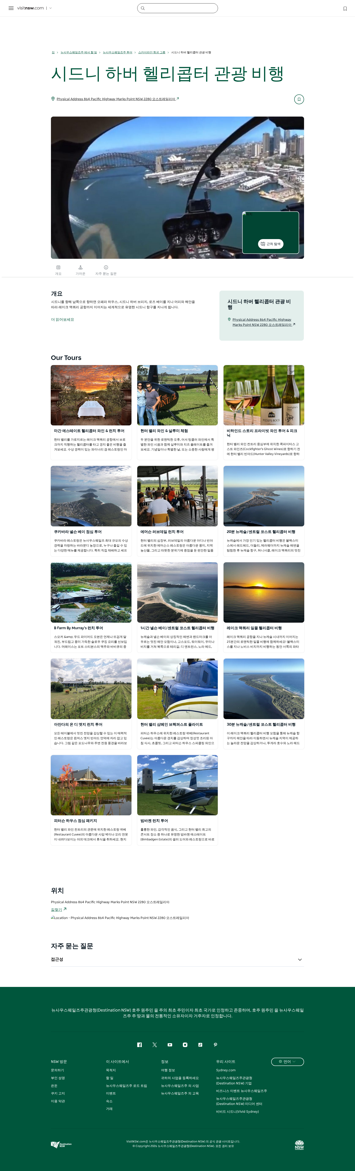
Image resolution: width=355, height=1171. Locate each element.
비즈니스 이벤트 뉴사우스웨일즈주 (241, 1091)
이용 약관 (58, 1101)
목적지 (111, 1070)
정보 (164, 1062)
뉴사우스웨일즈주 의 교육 (180, 1093)
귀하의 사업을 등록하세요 (180, 1078)
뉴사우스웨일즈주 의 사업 (180, 1085)
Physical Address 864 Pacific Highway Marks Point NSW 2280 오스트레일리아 (116, 99)
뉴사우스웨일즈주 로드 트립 (126, 1085)
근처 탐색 (274, 244)
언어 (287, 1062)
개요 (58, 273)
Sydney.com (226, 1070)
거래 (109, 1108)
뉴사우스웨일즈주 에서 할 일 (79, 52)
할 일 (109, 1078)
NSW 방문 (59, 1062)
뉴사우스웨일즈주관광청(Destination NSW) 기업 (234, 1080)
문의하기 (57, 1070)
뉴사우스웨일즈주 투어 (117, 52)
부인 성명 (58, 1078)
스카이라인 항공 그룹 (151, 52)
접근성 (57, 959)
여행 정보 (168, 1070)
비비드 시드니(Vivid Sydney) (237, 1111)
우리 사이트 (225, 1062)
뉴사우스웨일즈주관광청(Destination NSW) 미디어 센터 (239, 1101)
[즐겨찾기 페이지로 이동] (345, 8)
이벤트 (111, 1093)
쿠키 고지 (58, 1093)
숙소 (109, 1101)
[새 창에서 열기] (91, 395)
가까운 (80, 273)
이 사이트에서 (117, 1062)
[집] (30, 8)
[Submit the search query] (143, 8)
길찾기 (56, 910)
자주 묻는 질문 (106, 273)
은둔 (54, 1085)
